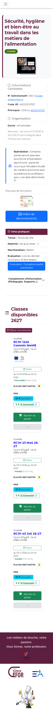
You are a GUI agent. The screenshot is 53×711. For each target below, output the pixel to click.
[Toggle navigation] (6, 4)
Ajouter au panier (29, 417)
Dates (28, 369)
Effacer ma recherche (20, 330)
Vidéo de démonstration (26, 216)
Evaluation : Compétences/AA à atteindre (26, 266)
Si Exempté (27, 404)
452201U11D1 (38, 110)
